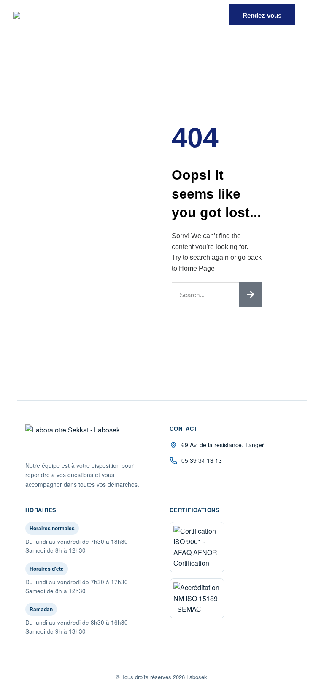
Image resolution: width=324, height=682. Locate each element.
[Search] (250, 294)
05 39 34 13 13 (201, 460)
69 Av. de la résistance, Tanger (222, 444)
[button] (209, 15)
